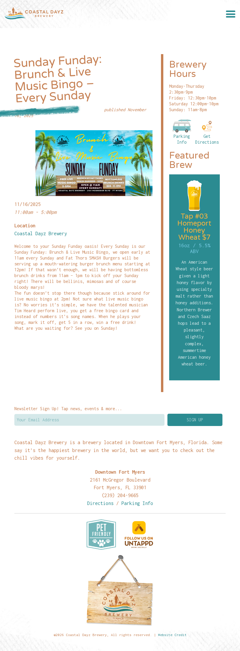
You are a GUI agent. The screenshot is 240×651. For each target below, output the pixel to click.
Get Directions (207, 139)
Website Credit (172, 635)
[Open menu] (230, 14)
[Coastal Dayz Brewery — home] (34, 14)
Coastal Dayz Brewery (40, 233)
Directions (100, 503)
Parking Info (182, 139)
